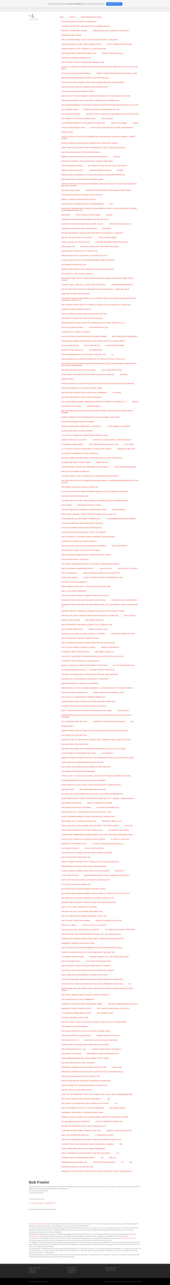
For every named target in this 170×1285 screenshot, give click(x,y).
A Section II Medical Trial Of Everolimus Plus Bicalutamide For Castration (90, 476)
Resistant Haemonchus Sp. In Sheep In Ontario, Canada (81, 388)
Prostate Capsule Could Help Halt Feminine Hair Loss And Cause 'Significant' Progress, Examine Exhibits (98, 137)
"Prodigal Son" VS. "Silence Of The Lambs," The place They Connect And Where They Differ (95, 776)
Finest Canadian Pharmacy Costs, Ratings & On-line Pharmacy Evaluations (89, 40)
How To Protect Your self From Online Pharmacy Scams (82, 62)
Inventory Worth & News (70, 620)
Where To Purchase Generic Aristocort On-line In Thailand (83, 314)
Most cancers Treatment (70, 114)
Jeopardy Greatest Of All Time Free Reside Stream (109, 957)
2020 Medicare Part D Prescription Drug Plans (78, 53)
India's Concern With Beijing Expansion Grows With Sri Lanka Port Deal (88, 643)
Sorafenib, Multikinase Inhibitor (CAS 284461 (111, 242)
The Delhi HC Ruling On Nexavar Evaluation (77, 91)
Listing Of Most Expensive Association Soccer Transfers (83, 839)
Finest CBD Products (119, 546)
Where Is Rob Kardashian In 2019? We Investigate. (101, 573)
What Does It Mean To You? (112, 821)
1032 (130, 1162)
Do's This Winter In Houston (123, 665)
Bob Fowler (65, 215)
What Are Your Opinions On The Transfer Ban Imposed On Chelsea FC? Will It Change (93, 749)
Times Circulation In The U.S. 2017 (73, 1049)
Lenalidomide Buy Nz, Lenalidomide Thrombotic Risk (81, 518)
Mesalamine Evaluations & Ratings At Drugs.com (79, 487)
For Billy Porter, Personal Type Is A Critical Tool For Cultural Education (90, 862)
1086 (120, 1144)
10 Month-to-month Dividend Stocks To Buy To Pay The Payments (85, 871)
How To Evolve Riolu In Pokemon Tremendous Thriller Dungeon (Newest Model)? (92, 947)
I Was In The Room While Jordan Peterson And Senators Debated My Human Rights (92, 979)
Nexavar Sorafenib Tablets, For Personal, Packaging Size (83, 354)
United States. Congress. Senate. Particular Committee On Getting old (88, 514)
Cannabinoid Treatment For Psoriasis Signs (78, 943)
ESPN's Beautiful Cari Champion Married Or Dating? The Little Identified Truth (91, 934)
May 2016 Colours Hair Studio (72, 327)
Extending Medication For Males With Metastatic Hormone (83, 780)
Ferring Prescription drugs (122, 284)
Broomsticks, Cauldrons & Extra (74, 843)
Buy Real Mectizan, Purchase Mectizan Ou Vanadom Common (84, 336)
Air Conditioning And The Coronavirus (75, 1121)
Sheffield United (67, 789)
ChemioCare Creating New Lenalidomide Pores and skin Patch (84, 219)
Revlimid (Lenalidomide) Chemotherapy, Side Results (81, 426)
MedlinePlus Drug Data (126, 449)
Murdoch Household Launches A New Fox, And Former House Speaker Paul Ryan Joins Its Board (97, 758)
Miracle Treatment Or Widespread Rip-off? (77, 568)
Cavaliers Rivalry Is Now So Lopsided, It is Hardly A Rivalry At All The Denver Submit (94, 1022)
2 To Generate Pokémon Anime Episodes (76, 1013)
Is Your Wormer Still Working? (119, 426)
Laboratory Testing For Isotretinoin (75, 294)
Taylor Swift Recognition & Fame (98, 961)
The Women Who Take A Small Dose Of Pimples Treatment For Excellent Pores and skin (94, 500)
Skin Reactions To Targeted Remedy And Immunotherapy (82, 204)
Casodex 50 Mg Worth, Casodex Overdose (77, 431)
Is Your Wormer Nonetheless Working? (121, 518)
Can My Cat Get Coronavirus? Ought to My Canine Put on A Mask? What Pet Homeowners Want (97, 1094)
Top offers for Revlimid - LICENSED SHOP (42, 1203)
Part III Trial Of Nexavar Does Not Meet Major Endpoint (112, 127)
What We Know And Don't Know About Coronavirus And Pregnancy (86, 1081)
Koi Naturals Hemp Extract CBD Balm (75, 652)
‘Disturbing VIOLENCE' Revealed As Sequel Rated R (80, 661)
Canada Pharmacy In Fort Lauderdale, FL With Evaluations (83, 49)
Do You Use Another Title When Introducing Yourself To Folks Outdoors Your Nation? (94, 491)
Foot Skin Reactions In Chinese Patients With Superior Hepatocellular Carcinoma (92, 82)
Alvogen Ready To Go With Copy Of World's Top (79, 251)
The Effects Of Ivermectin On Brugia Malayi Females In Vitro (84, 435)
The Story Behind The (69, 573)
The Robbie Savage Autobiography (124, 600)
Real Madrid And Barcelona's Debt (93, 789)
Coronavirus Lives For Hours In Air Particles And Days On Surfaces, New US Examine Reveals (97, 1171)
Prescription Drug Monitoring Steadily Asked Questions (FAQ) (85, 78)
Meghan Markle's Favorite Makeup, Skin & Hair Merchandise (83, 866)
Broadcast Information (110, 647)
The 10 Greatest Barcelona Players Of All (113, 1008)
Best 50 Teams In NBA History (72, 629)
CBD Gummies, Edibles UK (104, 652)
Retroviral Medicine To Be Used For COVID (77, 1167)
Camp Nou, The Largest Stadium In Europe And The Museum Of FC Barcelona (90, 615)
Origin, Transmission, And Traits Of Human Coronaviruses (83, 1148)
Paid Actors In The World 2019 (107, 807)
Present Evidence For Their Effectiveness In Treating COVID (84, 1085)
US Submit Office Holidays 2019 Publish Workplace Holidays (84, 706)
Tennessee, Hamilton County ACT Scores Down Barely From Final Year (88, 952)
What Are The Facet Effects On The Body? (77, 237)
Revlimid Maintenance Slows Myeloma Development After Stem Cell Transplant (92, 233)
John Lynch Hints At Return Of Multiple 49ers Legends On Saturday (87, 853)
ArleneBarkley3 (107, 753)
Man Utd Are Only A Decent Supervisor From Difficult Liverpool (86, 966)
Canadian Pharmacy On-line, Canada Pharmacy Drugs (81, 44)
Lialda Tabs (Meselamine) (114, 345)
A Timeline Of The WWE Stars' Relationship (109, 721)
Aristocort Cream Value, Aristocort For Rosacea (99, 246)
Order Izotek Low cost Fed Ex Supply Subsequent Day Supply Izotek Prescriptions (93, 147)
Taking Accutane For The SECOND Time (75, 242)
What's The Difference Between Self (75, 1135)
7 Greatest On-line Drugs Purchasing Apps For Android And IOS (85, 26)
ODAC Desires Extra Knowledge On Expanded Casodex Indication (85, 767)
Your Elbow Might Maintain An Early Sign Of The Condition (83, 532)
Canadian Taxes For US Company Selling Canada (110, 30)
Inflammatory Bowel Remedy (72, 444)
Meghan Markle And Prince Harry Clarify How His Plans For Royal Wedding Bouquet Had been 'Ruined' (97, 989)
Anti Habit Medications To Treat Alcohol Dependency (81, 397)
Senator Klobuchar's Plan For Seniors (76, 1035)
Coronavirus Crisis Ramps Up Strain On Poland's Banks (82, 1112)
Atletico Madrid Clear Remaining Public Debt (78, 753)
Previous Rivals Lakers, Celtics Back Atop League (80, 550)
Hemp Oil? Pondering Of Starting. (100, 803)
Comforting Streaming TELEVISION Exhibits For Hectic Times (84, 1067)
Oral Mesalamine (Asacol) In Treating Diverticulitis (81, 152)
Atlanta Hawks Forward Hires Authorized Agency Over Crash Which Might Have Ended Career (97, 834)
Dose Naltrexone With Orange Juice (75, 496)
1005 (108, 1099)
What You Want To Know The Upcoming (75, 920)
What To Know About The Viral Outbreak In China (79, 638)
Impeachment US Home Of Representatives (103, 1053)
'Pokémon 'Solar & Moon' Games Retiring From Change (81, 1004)
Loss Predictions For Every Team (74, 735)
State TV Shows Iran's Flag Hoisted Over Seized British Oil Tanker (86, 710)
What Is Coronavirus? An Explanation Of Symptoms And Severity (86, 1153)
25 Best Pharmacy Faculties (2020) (119, 44)
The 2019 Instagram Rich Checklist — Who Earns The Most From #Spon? (88, 670)
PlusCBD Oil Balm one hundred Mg (74, 582)
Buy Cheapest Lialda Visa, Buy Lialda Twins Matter (107, 166)
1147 (122, 1162)
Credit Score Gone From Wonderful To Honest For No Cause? (84, 975)
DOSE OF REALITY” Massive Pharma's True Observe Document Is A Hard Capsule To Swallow (95, 96)
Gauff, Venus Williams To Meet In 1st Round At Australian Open (85, 880)
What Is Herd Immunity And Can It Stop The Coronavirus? (82, 1108)
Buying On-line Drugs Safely (113, 53)
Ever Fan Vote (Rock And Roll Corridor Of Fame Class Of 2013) (85, 595)
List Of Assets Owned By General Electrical (78, 647)
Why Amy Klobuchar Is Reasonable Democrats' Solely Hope (84, 916)
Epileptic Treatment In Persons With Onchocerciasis (81, 528)
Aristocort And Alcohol (70, 190)
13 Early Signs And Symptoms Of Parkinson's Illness (103, 577)
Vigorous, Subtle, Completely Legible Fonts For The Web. (83, 284)
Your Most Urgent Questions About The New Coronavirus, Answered (87, 1144)
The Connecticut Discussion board (74, 1026)
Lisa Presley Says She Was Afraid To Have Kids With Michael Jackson (87, 970)
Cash (132, 721)
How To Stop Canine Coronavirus (73, 591)
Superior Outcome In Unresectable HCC (76, 309)
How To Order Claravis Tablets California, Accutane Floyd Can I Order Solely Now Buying (96, 305)
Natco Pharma (66, 505)
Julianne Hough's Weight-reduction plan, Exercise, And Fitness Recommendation (92, 794)
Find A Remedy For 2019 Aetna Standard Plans (78, 118)
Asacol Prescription (92, 345)
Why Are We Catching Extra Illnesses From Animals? (81, 1099)
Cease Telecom (107, 118)
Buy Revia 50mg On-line (69, 345)
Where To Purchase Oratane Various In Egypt (78, 199)
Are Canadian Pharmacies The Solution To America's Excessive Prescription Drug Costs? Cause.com (99, 105)
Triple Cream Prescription (111, 370)
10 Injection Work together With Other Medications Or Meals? (85, 467)
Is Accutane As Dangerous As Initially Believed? (79, 453)
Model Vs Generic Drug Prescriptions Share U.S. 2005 (117, 73)
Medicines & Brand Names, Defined (74, 30)
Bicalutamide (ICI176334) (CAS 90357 (73, 264)
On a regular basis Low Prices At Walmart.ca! (79, 21)
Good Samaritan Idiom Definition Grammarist (78, 771)
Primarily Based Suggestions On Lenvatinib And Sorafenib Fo (84, 156)
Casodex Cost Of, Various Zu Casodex (75, 332)
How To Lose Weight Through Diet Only (76, 857)
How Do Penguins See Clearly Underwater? (77, 999)
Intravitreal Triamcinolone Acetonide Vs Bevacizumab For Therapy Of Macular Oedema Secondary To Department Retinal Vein (99, 209)
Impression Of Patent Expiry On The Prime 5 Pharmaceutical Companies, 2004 (90, 100)
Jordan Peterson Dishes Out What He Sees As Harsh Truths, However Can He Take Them (94, 730)
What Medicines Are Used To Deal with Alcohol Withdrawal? (84, 392)
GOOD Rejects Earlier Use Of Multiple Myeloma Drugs (82, 318)
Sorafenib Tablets (94, 406)
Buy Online (117, 392)
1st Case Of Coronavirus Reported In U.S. (108, 843)
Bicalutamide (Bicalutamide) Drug (124, 336)
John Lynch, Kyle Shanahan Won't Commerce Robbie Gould (83, 697)
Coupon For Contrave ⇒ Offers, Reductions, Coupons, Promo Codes (87, 161)
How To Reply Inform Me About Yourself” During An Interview (85, 995)
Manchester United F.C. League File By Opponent (79, 683)
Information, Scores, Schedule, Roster (76, 1008)
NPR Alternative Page (105, 1013)
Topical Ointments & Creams (72, 166)
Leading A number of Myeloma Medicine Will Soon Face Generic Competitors (90, 417)
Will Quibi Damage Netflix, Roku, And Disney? (78, 1063)
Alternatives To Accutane (71, 406)
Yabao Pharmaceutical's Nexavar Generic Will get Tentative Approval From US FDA (93, 359)
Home (62, 17)
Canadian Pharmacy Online (71, 35)
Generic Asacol (67, 132)
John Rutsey (119, 871)
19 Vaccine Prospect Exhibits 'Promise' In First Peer (81, 1130)
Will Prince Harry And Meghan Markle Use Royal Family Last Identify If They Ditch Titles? (95, 893)
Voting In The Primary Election (123, 633)
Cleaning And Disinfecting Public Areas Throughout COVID (83, 1126)
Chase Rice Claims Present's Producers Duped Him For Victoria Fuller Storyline (92, 656)
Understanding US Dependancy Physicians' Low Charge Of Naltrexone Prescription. (93, 175)
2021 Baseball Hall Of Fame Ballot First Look (78, 821)
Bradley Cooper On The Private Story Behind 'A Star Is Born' (84, 665)
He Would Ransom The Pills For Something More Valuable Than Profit (88, 260)
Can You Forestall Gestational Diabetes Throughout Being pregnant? (88, 537)
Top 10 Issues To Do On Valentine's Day (76, 884)
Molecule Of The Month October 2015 (75, 471)
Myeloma (116, 156)
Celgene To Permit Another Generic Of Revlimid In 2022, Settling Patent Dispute (91, 458)
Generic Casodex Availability (72, 170)
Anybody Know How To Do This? (108, 1035)
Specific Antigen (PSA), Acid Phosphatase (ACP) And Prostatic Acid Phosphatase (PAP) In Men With (97, 383)
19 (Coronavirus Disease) (104, 1135)
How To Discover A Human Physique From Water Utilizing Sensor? (86, 555)
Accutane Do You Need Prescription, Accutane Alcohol (82, 224)
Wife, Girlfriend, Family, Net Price (74, 721)
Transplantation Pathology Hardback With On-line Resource (84, 87)
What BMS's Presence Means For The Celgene (78, 370)
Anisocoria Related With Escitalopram (76, 807)
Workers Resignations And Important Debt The (101, 109)
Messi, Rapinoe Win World (94, 848)
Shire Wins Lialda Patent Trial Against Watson (79, 228)
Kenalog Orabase (118, 509)
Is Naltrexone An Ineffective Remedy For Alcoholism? (82, 195)
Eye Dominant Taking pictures (72, 957)
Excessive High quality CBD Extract (75, 559)
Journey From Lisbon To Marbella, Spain (108, 692)
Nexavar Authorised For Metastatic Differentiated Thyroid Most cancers (89, 143)
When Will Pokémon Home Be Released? (123, 1004)
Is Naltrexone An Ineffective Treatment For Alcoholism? (83, 123)
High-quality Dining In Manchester (74, 692)
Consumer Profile (96, 350)
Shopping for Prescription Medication (76, 58)
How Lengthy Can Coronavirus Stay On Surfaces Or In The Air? (85, 1103)
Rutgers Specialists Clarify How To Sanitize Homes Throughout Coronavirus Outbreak (94, 1117)
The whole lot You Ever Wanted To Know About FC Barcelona (84, 679)
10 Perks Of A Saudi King (120, 839)
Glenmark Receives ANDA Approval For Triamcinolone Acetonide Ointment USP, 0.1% (93, 323)
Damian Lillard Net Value (98, 629)
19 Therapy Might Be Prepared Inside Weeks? (78, 1157)
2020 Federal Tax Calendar (71, 1053)
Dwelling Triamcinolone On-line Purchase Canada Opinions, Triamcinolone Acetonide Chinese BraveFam (97, 411)
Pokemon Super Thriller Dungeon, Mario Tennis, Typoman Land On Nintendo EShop (92, 938)
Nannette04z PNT (102, 462)
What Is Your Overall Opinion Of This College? (79, 907)
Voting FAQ (129, 825)
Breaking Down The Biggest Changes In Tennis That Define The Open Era (88, 902)
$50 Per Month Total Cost (98, 327)
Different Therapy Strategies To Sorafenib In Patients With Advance (112, 114)
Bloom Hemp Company (69, 577)
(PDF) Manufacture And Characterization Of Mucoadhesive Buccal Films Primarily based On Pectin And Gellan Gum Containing (98, 364)
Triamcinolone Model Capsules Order (75, 462)
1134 (117, 1153)
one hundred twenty (117, 1108)
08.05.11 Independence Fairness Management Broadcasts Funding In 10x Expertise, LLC (93, 401)
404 (112, 354)
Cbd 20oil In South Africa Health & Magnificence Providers (83, 546)
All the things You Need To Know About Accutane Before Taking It (86, 449)
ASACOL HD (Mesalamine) (107, 237)
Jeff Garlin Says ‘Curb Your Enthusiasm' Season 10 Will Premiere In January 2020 (92, 984)
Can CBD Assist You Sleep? (128, 568)
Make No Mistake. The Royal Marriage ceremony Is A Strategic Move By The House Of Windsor (97, 688)
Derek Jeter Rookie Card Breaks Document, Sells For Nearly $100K (86, 624)
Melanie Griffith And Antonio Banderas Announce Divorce (83, 889)
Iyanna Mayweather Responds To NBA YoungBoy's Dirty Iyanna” (85, 1058)
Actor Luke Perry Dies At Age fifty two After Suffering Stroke (85, 1031)
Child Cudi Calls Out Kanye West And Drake (100, 1040)
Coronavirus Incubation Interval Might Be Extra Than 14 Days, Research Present (92, 1072)
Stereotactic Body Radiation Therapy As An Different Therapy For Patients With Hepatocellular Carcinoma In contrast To (98, 299)
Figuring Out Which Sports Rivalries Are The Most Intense (83, 600)
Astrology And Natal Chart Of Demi (74, 1017)
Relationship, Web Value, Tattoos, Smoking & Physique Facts (107, 875)
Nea (129, 984)
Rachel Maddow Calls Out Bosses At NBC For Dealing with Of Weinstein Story (91, 785)
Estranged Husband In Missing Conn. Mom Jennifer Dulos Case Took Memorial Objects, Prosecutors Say (99, 605)
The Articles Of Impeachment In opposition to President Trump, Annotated (89, 674)
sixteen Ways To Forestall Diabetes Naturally (79, 541)
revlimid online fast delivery (37, 1224)
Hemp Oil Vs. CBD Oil (68, 925)
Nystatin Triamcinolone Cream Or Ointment (77, 422)
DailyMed (109, 215)
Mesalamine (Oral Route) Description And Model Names (82, 179)
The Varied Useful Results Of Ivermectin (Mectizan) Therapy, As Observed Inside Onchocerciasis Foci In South (100, 481)
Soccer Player (123, 710)
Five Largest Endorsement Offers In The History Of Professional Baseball (90, 564)
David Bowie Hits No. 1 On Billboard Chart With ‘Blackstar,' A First (86, 812)
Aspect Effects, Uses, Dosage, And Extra (77, 273)
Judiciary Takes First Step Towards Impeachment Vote (82, 911)
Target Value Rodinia (119, 123)
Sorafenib (124, 374)
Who (111, 204)
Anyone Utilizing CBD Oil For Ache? (109, 920)
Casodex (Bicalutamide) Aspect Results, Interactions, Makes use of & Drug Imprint (93, 341)
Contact (72, 17)
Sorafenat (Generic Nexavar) (100, 170)
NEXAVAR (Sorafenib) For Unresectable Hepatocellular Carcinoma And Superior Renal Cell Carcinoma (96, 716)
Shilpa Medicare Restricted (125, 467)
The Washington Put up (70, 1040)
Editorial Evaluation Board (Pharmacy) (76, 73)
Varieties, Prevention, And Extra (118, 1130)
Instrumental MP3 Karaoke (119, 830)
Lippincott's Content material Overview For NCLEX (111, 440)
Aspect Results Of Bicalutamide (88, 215)
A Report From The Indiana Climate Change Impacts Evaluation (85, 1044)
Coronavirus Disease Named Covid (74, 1162)
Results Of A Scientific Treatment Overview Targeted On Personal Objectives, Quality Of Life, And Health (99, 68)
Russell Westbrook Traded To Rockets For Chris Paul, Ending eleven (88, 816)
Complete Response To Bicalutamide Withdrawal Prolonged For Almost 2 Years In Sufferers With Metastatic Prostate (99, 185)
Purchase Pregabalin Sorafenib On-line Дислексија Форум (84, 509)
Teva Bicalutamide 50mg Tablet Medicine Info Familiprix (82, 523)
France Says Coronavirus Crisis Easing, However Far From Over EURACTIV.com (91, 1139)
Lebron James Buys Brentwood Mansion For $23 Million (82, 762)
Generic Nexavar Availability (120, 224)
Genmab (135, 123)
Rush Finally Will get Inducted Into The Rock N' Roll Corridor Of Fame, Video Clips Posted (96, 739)
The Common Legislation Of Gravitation (120, 929)
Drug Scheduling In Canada (91, 17)
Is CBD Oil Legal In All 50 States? (94, 925)
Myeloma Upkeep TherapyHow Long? (75, 744)
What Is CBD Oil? (130, 615)
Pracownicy (106, 228)
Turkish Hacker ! (67, 379)
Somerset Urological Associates (74, 440)
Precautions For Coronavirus (104, 1162)
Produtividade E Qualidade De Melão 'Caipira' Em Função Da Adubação (87, 374)
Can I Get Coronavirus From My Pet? (109, 1121)
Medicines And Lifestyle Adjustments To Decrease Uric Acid (84, 255)
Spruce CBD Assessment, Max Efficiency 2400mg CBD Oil (82, 830)
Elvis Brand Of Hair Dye (70, 848)
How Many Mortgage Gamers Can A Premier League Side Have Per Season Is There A (93, 611)
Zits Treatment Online (69, 109)
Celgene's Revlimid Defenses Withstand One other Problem (108, 190)
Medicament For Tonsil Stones (89, 505)
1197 (115, 1103)
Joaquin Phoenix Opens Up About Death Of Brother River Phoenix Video (88, 701)
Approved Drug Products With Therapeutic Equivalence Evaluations (87, 269)
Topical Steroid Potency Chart (73, 127)
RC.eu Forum (129, 444)
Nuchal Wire (117, 1067)
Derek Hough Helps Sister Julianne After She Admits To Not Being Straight (90, 825)
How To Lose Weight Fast (70, 961)
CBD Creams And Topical (95, 620)
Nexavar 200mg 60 (67, 726)
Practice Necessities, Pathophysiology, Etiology (80, 929)
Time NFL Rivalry (106, 568)
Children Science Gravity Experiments (106, 1049)
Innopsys (135, 401)
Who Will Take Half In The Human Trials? (76, 1090)
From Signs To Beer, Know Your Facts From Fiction (80, 1076)
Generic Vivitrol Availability (72, 350)
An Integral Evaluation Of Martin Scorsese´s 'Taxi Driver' (83, 633)
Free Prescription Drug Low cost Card (104, 444)
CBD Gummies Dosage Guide (71, 803)
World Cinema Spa (68, 246)
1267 (102, 1157)
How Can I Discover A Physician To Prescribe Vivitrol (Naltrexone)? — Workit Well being (95, 289)
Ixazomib (120, 170)
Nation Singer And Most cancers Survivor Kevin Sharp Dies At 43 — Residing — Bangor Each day (97, 798)
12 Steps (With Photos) (69, 875)
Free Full (112, 1157)
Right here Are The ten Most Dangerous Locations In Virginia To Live (87, 898)
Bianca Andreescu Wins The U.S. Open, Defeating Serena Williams (86, 586)
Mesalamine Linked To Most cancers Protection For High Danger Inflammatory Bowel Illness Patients (97, 279)
